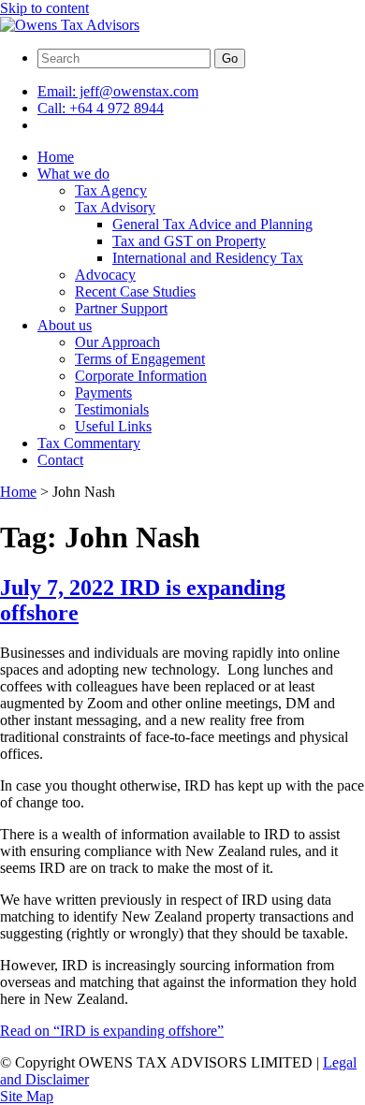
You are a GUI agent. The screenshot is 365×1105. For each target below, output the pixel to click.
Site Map (26, 1096)
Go (230, 58)
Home (18, 492)
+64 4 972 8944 (100, 108)
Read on (112, 1031)
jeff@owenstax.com (117, 91)
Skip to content (44, 8)
